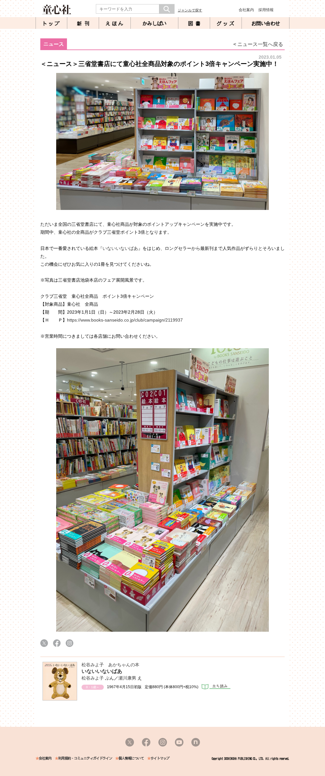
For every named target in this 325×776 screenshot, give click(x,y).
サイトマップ (159, 758)
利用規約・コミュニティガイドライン (85, 758)
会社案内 (246, 10)
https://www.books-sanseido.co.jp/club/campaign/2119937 (125, 320)
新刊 (84, 23)
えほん (114, 23)
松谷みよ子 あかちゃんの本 (110, 664)
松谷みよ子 (93, 678)
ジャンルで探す (190, 10)
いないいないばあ (102, 671)
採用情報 (266, 10)
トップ (51, 23)
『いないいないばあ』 (120, 248)
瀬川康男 (127, 678)
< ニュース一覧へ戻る (258, 44)
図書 (195, 23)
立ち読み (216, 686)
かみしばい (154, 23)
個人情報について (131, 758)
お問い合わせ (265, 23)
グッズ (225, 23)
